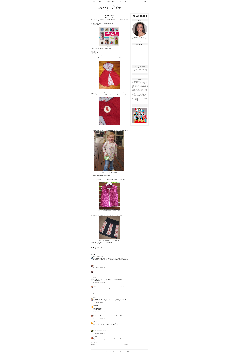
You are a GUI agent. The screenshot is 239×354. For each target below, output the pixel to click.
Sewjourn (138, 89)
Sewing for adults (124, 1)
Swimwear (140, 93)
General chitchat (144, 84)
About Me (101, 1)
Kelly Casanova (96, 328)
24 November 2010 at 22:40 (99, 333)
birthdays (143, 95)
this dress (120, 215)
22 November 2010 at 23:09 (99, 267)
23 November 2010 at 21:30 (99, 318)
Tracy (94, 321)
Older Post (126, 344)
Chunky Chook (93, 51)
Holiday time (136, 85)
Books (134, 1)
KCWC (133, 86)
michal (94, 305)
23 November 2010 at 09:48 (99, 294)
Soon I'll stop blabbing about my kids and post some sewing (140, 90)
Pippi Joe (92, 215)
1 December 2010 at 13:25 (99, 339)
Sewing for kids (111, 1)
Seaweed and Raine (97, 256)
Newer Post (93, 344)
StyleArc (135, 93)
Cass (94, 264)
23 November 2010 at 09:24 (99, 282)
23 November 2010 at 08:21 (99, 274)
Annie (94, 314)
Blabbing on (139, 81)
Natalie (94, 297)
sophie (94, 270)
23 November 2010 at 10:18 (99, 302)
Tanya (94, 336)
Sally (94, 277)
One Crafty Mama (94, 52)
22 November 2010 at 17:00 (99, 261)
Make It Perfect (97, 248)
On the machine (137, 88)
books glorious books (136, 96)
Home (93, 1)
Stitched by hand (144, 91)
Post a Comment (94, 342)
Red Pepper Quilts (94, 53)
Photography (143, 1)
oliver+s (138, 98)
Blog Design (123, 351)
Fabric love (136, 83)
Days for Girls (139, 82)
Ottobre (133, 89)
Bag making (134, 81)
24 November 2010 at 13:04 (99, 326)
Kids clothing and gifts (141, 86)
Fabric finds (145, 82)
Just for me (143, 85)
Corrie (94, 285)
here (110, 46)
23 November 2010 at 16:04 (99, 311)
